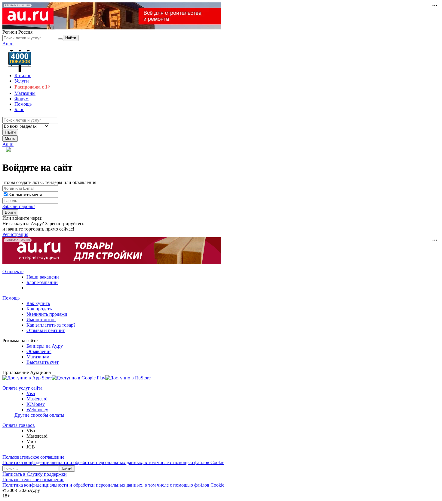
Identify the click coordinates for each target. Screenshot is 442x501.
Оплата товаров (18, 425)
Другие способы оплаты (39, 415)
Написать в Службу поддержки (34, 474)
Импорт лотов (41, 319)
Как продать (39, 308)
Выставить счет (42, 362)
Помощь (11, 297)
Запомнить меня (25, 194)
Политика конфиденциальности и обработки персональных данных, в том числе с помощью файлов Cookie (113, 462)
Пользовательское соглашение (33, 457)
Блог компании (42, 282)
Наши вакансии (42, 276)
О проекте (12, 271)
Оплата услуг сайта (22, 388)
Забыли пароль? (18, 206)
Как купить (38, 303)
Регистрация (15, 234)
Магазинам (37, 356)
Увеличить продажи (46, 314)
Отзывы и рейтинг (45, 330)
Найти (10, 132)
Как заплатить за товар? (50, 324)
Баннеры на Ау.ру (44, 346)
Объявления (38, 351)
